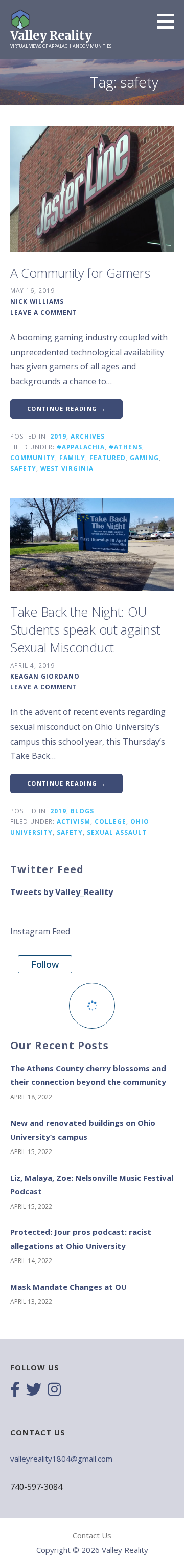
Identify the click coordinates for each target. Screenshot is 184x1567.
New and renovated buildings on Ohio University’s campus (82, 1130)
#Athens (125, 447)
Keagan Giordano (45, 676)
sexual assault (117, 832)
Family (72, 457)
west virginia (67, 468)
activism (73, 821)
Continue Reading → (66, 408)
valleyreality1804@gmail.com (61, 1458)
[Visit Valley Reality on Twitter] (33, 1390)
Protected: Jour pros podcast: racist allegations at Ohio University (80, 1239)
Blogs (82, 811)
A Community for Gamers (80, 272)
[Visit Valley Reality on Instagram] (54, 1390)
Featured (107, 457)
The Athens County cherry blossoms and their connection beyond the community (88, 1075)
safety (23, 468)
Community (32, 457)
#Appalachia (81, 447)
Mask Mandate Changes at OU (68, 1286)
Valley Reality (50, 35)
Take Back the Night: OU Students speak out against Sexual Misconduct (85, 629)
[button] (169, 21)
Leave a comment (43, 312)
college (110, 821)
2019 (58, 436)
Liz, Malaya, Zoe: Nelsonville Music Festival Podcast (91, 1184)
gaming (144, 457)
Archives (88, 436)
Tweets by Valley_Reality (61, 892)
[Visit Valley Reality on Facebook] (15, 1390)
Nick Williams (37, 301)
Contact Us (92, 1535)
